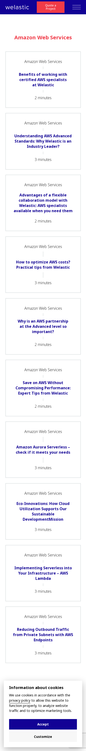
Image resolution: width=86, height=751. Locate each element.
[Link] (17, 7)
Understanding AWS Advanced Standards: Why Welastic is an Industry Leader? (43, 141)
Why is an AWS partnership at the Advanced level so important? (43, 326)
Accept (43, 724)
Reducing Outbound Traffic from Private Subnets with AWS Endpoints (43, 635)
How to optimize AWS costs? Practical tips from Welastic (43, 264)
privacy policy (19, 700)
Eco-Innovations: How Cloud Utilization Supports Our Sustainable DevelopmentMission (43, 511)
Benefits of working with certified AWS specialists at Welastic (43, 80)
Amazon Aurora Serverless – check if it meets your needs (43, 449)
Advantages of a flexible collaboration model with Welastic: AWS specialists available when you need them (43, 203)
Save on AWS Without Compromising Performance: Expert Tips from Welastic (43, 388)
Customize (43, 736)
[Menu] (77, 7)
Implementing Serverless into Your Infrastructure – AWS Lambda (43, 573)
